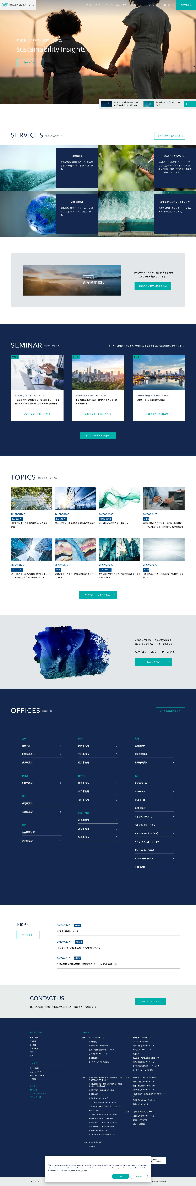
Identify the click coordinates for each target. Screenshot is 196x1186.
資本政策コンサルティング (142, 1050)
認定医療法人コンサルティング (144, 1090)
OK (120, 1176)
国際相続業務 (93, 1058)
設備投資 (92, 1146)
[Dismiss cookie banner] (147, 1160)
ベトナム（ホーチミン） (146, 825)
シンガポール (141, 783)
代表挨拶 (33, 1041)
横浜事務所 (27, 762)
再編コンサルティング (140, 1104)
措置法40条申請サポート (142, 1120)
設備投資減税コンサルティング (144, 1062)
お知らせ (33, 1090)
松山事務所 (83, 837)
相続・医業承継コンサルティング (144, 1086)
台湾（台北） (141, 867)
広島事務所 (83, 820)
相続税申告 (93, 1042)
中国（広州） (141, 808)
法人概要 (33, 1045)
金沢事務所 (83, 791)
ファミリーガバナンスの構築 (99, 1062)
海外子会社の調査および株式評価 (101, 1118)
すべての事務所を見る (170, 711)
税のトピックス (35, 1072)
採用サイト (135, 5)
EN (165, 5)
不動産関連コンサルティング (99, 1046)
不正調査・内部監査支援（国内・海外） (147, 1058)
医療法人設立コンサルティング (144, 1081)
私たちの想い (153, 662)
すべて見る (27, 935)
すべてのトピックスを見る (97, 595)
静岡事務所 (27, 841)
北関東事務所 (28, 754)
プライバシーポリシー (36, 1181)
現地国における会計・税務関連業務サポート (105, 1106)
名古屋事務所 (28, 832)
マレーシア (140, 791)
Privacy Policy (82, 1171)
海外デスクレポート (37, 1075)
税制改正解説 (34, 1068)
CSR (31, 1052)
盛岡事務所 (27, 803)
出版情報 (33, 1079)
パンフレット (152, 5)
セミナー (98, 5)
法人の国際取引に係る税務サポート (101, 1126)
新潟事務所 (83, 783)
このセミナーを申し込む (36, 414)
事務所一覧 (34, 1048)
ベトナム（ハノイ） (144, 817)
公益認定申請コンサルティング (144, 1116)
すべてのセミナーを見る (97, 435)
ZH (169, 5)
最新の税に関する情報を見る (153, 286)
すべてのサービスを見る (169, 136)
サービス (108, 5)
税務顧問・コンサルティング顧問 (144, 1077)
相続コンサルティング (96, 1037)
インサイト (87, 5)
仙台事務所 (27, 812)
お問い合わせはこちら (150, 1001)
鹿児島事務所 (141, 762)
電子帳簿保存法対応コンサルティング (146, 1066)
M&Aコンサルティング (141, 1042)
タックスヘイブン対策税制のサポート (102, 1134)
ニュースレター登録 (38, 1093)
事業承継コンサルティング (98, 1054)
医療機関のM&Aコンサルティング (145, 1100)
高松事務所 (83, 829)
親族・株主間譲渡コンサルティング (101, 1050)
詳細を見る (29, 67)
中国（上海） (141, 800)
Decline (139, 1176)
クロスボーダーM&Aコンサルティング (102, 1102)
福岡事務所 (140, 746)
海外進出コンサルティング (98, 1098)
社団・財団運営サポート (141, 1124)
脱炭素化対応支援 (95, 1142)
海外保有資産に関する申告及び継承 (101, 1090)
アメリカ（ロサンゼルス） (147, 833)
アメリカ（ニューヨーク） (147, 842)
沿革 (31, 1056)
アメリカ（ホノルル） (145, 850)
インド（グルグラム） (145, 858)
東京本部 (26, 746)
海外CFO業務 (94, 1110)
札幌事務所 (27, 783)
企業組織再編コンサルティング (144, 1046)
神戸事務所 (83, 762)
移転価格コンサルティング (98, 1130)
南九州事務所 (141, 754)
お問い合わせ (186, 5)
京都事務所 (83, 754)
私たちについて (122, 5)
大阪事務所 (83, 746)
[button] (187, 104)
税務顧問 (136, 1054)
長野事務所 (83, 800)
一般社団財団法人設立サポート (144, 1112)
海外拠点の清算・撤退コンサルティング (103, 1122)
